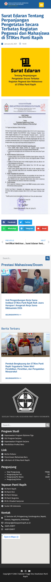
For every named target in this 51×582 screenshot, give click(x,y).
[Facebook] (22, 571)
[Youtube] (29, 571)
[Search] (47, 258)
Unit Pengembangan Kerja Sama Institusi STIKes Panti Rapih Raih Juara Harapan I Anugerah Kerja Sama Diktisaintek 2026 (24, 304)
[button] (41, 4)
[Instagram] (25, 571)
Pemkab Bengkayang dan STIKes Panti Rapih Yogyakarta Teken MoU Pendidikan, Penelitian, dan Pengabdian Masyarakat (24, 367)
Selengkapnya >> (13, 315)
